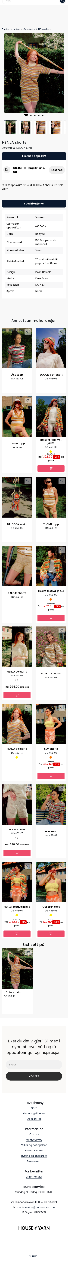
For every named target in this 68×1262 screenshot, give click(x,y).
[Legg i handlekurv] (51, 468)
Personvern (34, 1161)
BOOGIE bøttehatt (51, 375)
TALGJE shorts (17, 593)
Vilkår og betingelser (34, 1145)
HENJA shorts (17, 829)
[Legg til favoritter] (28, 332)
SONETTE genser (51, 673)
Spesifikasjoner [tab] (34, 203)
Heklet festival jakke (51, 591)
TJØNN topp (17, 443)
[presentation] (5, 75)
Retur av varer (34, 1150)
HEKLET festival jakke (17, 907)
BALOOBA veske (17, 524)
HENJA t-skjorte (17, 671)
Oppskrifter (34, 1119)
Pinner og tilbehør (34, 1113)
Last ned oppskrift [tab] (34, 156)
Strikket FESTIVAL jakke (51, 442)
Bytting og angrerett (34, 1156)
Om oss (34, 1134)
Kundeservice (34, 1139)
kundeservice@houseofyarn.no (35, 1207)
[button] (26, 115)
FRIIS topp (51, 831)
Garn (34, 1108)
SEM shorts (51, 749)
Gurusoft (34, 1256)
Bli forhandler (34, 1176)
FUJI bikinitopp (51, 907)
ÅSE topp (17, 375)
